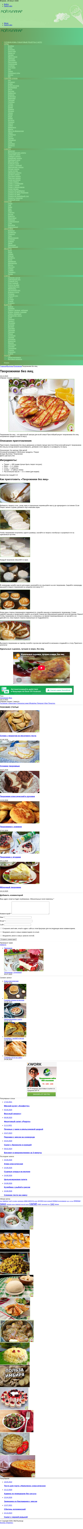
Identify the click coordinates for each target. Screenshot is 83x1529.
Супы (6, 44)
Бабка (10, 84)
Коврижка (11, 352)
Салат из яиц (13, 171)
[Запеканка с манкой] (17, 1477)
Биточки (11, 91)
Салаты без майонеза (16, 191)
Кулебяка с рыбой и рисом (14, 1038)
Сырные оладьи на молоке (14, 1000)
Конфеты (11, 258)
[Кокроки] (15, 1251)
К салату (11, 303)
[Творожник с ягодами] (19, 853)
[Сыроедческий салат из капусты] (16, 1432)
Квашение (12, 245)
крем (45, 1201)
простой (23, 1204)
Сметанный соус (14, 279)
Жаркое (11, 109)
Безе (10, 250)
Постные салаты (14, 176)
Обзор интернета (14, 357)
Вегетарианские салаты (17, 153)
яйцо (10, 698)
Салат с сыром (13, 185)
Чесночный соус (14, 290)
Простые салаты (14, 178)
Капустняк (12, 51)
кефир (35, 1201)
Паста (10, 136)
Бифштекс (12, 93)
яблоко (57, 1204)
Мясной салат (13, 162)
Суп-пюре (11, 68)
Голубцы (11, 102)
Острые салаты (14, 174)
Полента (11, 145)
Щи (9, 77)
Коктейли (11, 225)
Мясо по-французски (16, 131)
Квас (10, 209)
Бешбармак (12, 87)
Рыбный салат (13, 164)
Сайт (2, 925)
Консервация (13, 247)
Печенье (11, 319)
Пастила (11, 267)
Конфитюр (12, 232)
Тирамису (11, 272)
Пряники (11, 332)
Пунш (10, 203)
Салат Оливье (13, 182)
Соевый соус (13, 281)
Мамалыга (12, 127)
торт (52, 1204)
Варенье (11, 231)
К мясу (10, 298)
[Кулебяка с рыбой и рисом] (15, 1037)
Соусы (7, 276)
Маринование (13, 238)
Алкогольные (13, 227)
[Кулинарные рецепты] (11, 20)
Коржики (11, 308)
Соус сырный (13, 283)
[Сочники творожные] (19, 762)
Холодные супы (14, 73)
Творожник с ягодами (10, 857)
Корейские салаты (15, 158)
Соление (11, 240)
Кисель (10, 214)
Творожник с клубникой (13, 972)
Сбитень (11, 212)
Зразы (10, 113)
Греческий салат (14, 154)
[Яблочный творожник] (19, 883)
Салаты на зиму (14, 194)
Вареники (11, 98)
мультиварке (62, 1201)
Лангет (10, 124)
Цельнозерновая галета (13, 1019)
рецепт (27, 1204)
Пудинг (10, 269)
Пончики (11, 346)
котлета (41, 1201)
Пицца (10, 334)
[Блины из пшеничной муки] (15, 1454)
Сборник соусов (14, 278)
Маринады (12, 288)
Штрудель (11, 339)
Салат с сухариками (15, 183)
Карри (10, 115)
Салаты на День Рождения (18, 192)
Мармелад (12, 261)
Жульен (11, 111)
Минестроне (12, 57)
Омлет (10, 133)
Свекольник (12, 64)
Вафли (10, 307)
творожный (44, 1204)
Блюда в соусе (13, 292)
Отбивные (12, 135)
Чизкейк (11, 337)
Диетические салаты (15, 167)
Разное (7, 355)
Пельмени (12, 140)
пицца (13, 1204)
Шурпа (10, 75)
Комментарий (5, 914)
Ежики (10, 107)
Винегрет (11, 151)
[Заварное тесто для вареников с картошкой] (16, 1296)
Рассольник (12, 62)
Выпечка (8, 305)
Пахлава (11, 328)
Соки (10, 223)
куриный (49, 1201)
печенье (77, 1201)
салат (33, 1203)
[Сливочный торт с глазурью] (14, 1409)
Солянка (11, 66)
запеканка (21, 1201)
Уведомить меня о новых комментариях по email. (20, 932)
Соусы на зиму (13, 285)
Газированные (13, 221)
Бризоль (11, 95)
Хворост (11, 321)
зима (26, 1201)
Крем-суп (11, 53)
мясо (68, 1201)
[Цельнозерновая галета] (15, 1017)
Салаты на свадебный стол (18, 196)
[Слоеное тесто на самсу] (15, 1056)
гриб (10, 1201)
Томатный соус (13, 287)
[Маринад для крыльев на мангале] (17, 1341)
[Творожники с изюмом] (19, 823)
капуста (31, 1201)
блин (1, 1201)
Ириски (11, 256)
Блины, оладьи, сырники (17, 312)
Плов (10, 142)
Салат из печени (14, 180)
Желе (10, 252)
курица (55, 1201)
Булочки (11, 325)
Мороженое (12, 263)
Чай (9, 205)
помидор (18, 1204)
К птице (11, 299)
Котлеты (11, 120)
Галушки (11, 100)
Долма (10, 106)
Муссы (10, 265)
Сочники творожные (10, 766)
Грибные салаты (14, 156)
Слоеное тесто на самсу (13, 1057)
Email (2, 921)
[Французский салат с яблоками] (15, 1364)
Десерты (8, 249)
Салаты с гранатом (15, 198)
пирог (3, 1204)
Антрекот (11, 82)
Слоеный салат (14, 200)
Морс (10, 211)
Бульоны (11, 49)
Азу (9, 80)
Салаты (7, 149)
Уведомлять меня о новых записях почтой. (18, 936)
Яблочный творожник (10, 887)
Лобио (10, 125)
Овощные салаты (14, 173)
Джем (10, 243)
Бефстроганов (13, 86)
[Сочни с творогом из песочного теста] (19, 732)
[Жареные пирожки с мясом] (15, 1319)
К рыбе (10, 301)
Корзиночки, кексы (15, 316)
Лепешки (11, 330)
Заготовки (8, 229)
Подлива (11, 144)
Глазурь (11, 350)
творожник (4, 698)
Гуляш (10, 104)
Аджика (11, 241)
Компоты (11, 216)
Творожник (12, 348)
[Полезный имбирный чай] (15, 1386)
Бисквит (11, 326)
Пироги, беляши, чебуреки (18, 310)
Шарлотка (11, 341)
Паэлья (11, 138)
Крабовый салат (14, 160)
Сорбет (11, 270)
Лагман (11, 55)
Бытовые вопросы (15, 359)
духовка (14, 1201)
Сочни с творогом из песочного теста (18, 736)
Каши (10, 116)
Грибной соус (13, 296)
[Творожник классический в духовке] (19, 792)
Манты (10, 129)
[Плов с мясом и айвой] (15, 1274)
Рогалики (11, 323)
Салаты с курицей (15, 165)
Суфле (10, 354)
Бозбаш (11, 46)
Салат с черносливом (16, 187)
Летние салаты (13, 169)
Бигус (10, 89)
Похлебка (11, 60)
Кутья (10, 259)
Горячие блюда (11, 78)
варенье (5, 1201)
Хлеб (10, 317)
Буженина (12, 96)
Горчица (11, 294)
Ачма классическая (11, 981)
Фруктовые (12, 218)
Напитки (8, 202)
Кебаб (10, 118)
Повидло (11, 234)
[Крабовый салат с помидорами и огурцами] (16, 1229)
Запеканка (12, 345)
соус (39, 1204)
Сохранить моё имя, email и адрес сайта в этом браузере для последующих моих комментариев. (38, 928)
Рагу (9, 147)
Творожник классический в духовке (17, 796)
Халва (10, 274)
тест (49, 1204)
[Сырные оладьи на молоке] (15, 998)
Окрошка (11, 58)
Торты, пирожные (14, 314)
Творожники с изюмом (11, 827)
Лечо (10, 236)
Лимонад (11, 220)
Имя (2, 917)
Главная (3, 366)
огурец (71, 1201)
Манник (11, 343)
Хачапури (11, 336)
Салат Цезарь (13, 189)
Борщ (10, 48)
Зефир (10, 254)
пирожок (9, 1204)
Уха (9, 69)
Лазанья (11, 122)
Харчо (10, 71)
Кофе (10, 207)
